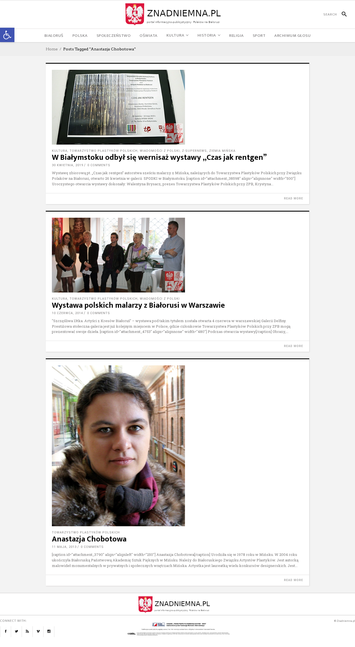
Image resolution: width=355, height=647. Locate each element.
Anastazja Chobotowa (89, 539)
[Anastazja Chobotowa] (177, 445)
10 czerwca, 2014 (67, 313)
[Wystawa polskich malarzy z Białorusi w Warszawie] (177, 255)
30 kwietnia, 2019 (67, 165)
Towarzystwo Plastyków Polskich (104, 151)
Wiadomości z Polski (160, 151)
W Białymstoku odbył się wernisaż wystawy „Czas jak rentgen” (159, 157)
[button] (7, 35)
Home (52, 49)
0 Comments (98, 165)
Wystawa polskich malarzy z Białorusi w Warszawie (138, 305)
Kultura (59, 151)
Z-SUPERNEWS (194, 151)
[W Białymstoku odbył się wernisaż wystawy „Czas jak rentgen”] (177, 107)
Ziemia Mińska (222, 151)
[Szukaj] (342, 14)
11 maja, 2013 (64, 547)
